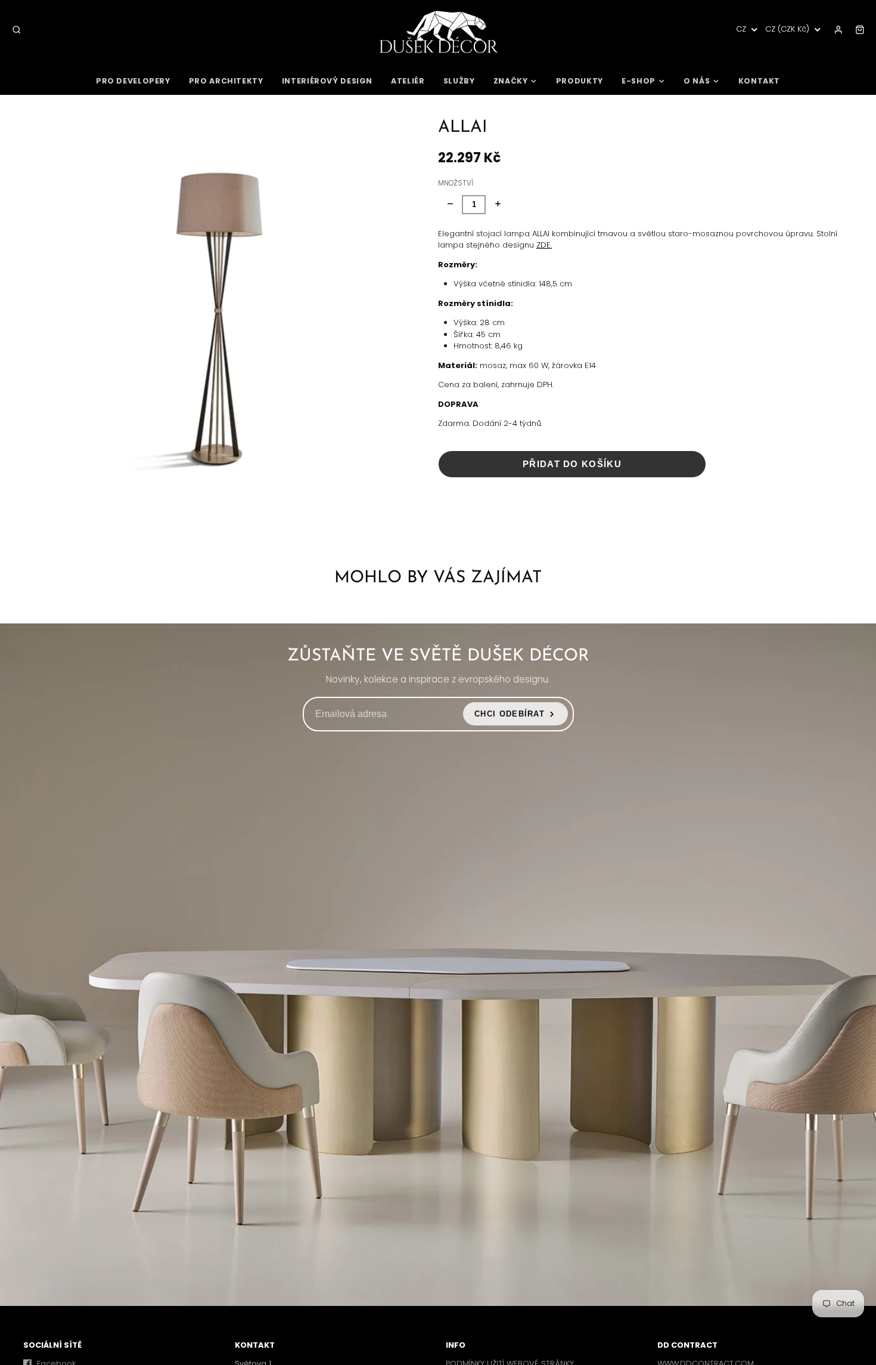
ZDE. (544, 245)
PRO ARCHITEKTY (226, 81)
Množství (455, 183)
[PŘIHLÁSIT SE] (838, 30)
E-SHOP (639, 81)
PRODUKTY (579, 81)
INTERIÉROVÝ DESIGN (327, 81)
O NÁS (697, 81)
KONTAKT (759, 81)
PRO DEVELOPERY (133, 81)
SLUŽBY (459, 81)
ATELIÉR (407, 81)
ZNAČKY (510, 81)
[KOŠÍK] (860, 30)
